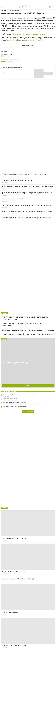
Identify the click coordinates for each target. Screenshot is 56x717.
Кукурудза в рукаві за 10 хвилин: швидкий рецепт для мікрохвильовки (26, 218)
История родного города (15, 362)
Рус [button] (51, 6)
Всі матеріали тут (28, 385)
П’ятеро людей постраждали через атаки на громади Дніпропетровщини (27, 186)
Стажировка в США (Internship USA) (14, 538)
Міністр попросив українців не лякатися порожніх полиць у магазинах (26, 205)
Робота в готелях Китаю (10, 612)
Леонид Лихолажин (8, 54)
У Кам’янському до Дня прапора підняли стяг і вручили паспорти (25, 174)
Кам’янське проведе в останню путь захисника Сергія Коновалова (28, 330)
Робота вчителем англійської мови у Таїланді (18, 579)
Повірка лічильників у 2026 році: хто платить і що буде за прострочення (27, 211)
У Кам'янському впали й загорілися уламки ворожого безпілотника (23, 324)
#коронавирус (4, 51)
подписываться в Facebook (32, 40)
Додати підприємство (28, 411)
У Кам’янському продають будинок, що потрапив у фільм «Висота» (28, 334)
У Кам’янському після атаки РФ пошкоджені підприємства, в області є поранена (25, 318)
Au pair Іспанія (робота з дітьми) (13, 572)
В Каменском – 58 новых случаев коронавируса (28, 34)
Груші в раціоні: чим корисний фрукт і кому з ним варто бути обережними (27, 193)
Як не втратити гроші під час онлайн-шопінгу (18, 180)
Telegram (9, 40)
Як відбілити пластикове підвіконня (14, 199)
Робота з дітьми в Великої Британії (14, 646)
